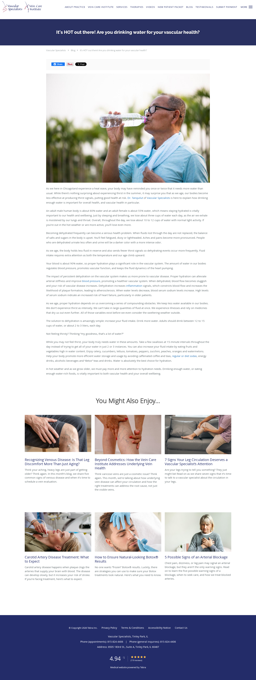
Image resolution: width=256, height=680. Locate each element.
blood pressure (91, 281)
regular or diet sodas (184, 356)
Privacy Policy (109, 627)
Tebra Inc (92, 627)
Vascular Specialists (56, 50)
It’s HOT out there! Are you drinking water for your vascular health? (113, 50)
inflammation (134, 285)
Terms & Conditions (132, 627)
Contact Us (181, 627)
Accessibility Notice (159, 627)
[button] (251, 7)
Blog (73, 50)
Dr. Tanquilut (135, 198)
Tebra (143, 667)
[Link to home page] (25, 9)
